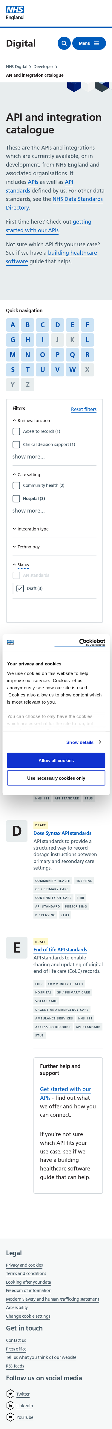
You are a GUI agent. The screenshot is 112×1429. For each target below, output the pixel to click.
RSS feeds (15, 1366)
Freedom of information (28, 1290)
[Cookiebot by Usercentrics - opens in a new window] (79, 643)
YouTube (24, 1417)
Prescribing (76, 906)
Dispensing (45, 915)
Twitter (23, 1394)
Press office (16, 1349)
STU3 (89, 798)
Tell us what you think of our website (41, 1357)
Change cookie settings (28, 1316)
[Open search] (64, 43)
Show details (79, 742)
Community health (52, 881)
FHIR (80, 898)
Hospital (84, 881)
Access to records (53, 1027)
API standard (67, 798)
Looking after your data (28, 1282)
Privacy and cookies (24, 1265)
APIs (33, 182)
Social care (46, 1001)
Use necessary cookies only (56, 777)
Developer (43, 66)
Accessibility (17, 1307)
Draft (40, 825)
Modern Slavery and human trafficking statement (52, 1299)
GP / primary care (52, 889)
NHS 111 (42, 798)
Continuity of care (53, 898)
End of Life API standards (60, 950)
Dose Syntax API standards (62, 833)
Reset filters (83, 409)
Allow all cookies (56, 760)
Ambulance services (54, 1018)
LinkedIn (24, 1405)
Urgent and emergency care (62, 1010)
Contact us (16, 1340)
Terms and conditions (26, 1273)
